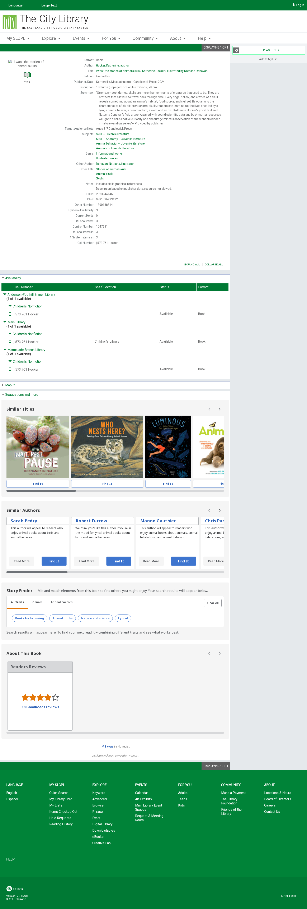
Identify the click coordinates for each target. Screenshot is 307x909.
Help (10, 859)
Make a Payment (233, 793)
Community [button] (144, 38)
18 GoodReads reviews (40, 707)
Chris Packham (221, 521)
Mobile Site (289, 896)
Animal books (62, 618)
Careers (270, 805)
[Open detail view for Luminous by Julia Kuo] (168, 447)
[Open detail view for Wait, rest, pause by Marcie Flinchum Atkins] (37, 447)
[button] (213, 603)
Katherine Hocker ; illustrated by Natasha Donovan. (152, 71)
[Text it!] (10, 314)
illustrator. (115, 163)
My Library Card (60, 799)
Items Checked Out (63, 812)
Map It (10, 385)
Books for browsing (29, 618)
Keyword (98, 793)
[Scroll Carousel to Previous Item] (209, 409)
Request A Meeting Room (149, 818)
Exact (96, 818)
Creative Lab (101, 843)
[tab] (17, 602)
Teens (182, 799)
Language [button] (14, 785)
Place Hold (271, 50)
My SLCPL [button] (16, 38)
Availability (13, 278)
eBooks (98, 837)
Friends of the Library (231, 812)
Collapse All (214, 264)
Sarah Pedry (24, 521)
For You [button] (109, 38)
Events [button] (79, 38)
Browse (98, 805)
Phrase (97, 812)
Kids (181, 805)
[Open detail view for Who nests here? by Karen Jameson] (107, 447)
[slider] (115, 491)
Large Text (49, 5)
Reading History (61, 824)
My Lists (55, 805)
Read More (21, 561)
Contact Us (272, 812)
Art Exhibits (143, 799)
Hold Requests (60, 818)
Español (12, 799)
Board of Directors (277, 799)
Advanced (99, 799)
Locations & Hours (277, 793)
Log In (300, 5)
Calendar (141, 793)
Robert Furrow (91, 521)
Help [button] (203, 38)
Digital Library (102, 824)
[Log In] (293, 5)
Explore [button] (49, 38)
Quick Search (58, 793)
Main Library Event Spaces (148, 807)
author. (112, 65)
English (11, 793)
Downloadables (103, 830)
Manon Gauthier (158, 521)
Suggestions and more (21, 395)
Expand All (192, 264)
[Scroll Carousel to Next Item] (219, 409)
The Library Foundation (229, 801)
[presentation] (37, 447)
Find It (38, 484)
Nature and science (95, 618)
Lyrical (123, 618)
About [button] (176, 38)
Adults (183, 793)
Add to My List (268, 58)
